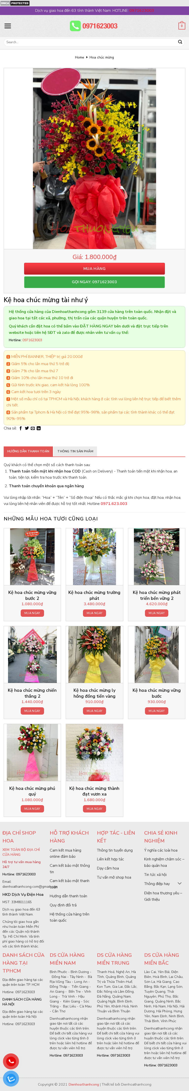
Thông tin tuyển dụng (115, 850)
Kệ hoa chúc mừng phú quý (32, 791)
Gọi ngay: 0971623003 (94, 282)
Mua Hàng (94, 268)
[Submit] (180, 42)
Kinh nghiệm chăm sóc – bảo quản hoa (164, 862)
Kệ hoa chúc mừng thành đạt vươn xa (94, 791)
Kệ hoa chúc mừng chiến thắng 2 (32, 693)
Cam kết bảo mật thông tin (70, 869)
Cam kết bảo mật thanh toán (69, 884)
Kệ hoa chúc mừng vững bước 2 (32, 595)
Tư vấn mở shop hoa (114, 877)
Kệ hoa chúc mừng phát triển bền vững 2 (157, 595)
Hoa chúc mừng (102, 57)
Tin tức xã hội (155, 874)
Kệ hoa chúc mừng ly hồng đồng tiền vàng (94, 693)
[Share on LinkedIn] (39, 428)
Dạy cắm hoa (108, 868)
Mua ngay (32, 613)
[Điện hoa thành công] (94, 26)
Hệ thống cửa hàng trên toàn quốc (69, 917)
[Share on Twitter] (27, 428)
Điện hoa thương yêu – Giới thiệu (163, 896)
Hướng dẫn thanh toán (28, 451)
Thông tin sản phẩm (75, 451)
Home (79, 57)
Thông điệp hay (157, 883)
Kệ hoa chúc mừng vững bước (157, 693)
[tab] (28, 451)
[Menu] (8, 26)
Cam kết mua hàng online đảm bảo (65, 853)
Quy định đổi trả (63, 905)
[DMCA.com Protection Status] (15, 3)
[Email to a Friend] (33, 428)
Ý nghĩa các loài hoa (160, 850)
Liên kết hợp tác (110, 859)
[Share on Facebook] (21, 428)
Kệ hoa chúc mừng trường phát (94, 595)
